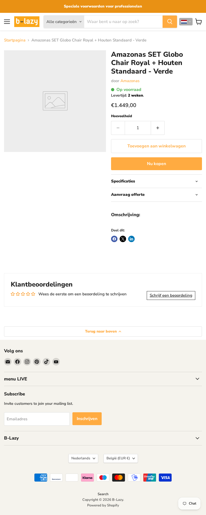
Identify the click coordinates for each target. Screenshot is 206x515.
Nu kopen (156, 164)
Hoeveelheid (121, 116)
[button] (186, 21)
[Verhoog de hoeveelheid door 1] (158, 128)
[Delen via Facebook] (114, 239)
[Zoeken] (170, 22)
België (118, 458)
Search (103, 494)
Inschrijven (87, 419)
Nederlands (80, 458)
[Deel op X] (123, 239)
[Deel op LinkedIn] (131, 239)
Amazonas (129, 80)
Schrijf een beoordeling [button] (171, 295)
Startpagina (14, 40)
